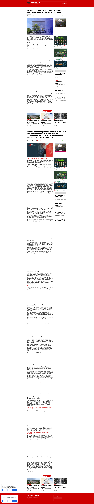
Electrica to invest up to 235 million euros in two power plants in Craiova (60, 98)
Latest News (29, 119)
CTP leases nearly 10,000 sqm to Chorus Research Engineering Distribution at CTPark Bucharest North (60, 74)
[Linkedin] (28, 0)
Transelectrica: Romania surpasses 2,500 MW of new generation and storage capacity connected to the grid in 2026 (60, 90)
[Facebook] (27, 0)
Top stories (29, 14)
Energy (56, 88)
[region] (9, 499)
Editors (38, 15)
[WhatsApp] (62, 15)
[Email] (66, 15)
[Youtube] (29, 0)
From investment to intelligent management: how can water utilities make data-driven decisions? (60, 82)
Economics (56, 80)
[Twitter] (61, 15)
